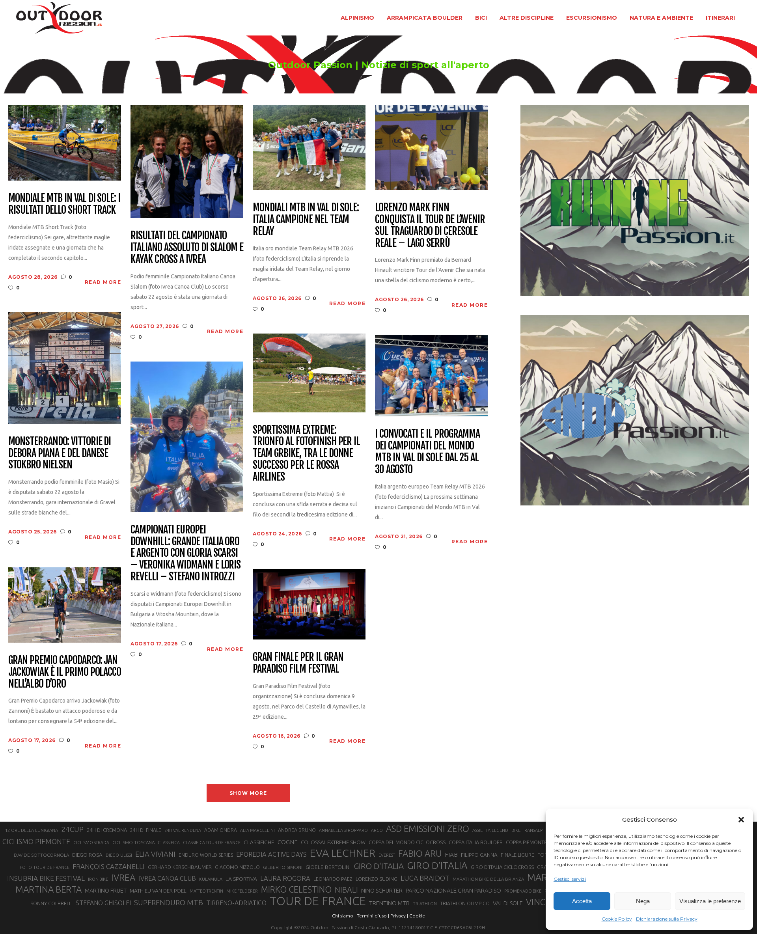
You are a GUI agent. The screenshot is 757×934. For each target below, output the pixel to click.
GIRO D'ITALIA (379, 866)
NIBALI (346, 890)
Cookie (417, 915)
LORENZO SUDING (376, 879)
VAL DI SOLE (508, 903)
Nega (643, 901)
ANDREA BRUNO (297, 830)
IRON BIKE (98, 879)
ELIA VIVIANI (155, 854)
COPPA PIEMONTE (526, 842)
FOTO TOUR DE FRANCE (44, 867)
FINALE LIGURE (517, 855)
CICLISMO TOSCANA (133, 842)
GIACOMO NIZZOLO (237, 867)
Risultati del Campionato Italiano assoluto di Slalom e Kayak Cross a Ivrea (187, 247)
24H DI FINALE (145, 830)
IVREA (123, 877)
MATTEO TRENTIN (206, 891)
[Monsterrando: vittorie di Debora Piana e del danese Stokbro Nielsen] (64, 367)
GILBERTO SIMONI (282, 867)
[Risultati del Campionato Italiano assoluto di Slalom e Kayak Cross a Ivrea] (187, 161)
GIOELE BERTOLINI (328, 867)
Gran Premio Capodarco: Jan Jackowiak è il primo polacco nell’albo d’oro (64, 672)
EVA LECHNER (342, 853)
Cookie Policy (617, 919)
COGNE (288, 842)
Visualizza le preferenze (710, 901)
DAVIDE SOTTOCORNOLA (41, 855)
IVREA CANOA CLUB (167, 878)
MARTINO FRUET (106, 890)
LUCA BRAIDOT (425, 878)
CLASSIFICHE (259, 842)
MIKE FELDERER (242, 891)
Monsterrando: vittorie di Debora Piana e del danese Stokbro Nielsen (59, 453)
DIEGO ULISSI (119, 855)
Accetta (582, 901)
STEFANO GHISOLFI (103, 902)
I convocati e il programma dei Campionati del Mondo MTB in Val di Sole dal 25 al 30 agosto (427, 451)
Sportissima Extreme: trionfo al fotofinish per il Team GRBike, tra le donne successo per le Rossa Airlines (306, 453)
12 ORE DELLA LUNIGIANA (31, 830)
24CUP (72, 829)
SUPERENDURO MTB (168, 903)
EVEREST (386, 855)
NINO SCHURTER (382, 890)
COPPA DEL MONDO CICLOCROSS (407, 842)
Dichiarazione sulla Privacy (666, 919)
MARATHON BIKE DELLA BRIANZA (488, 879)
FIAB (451, 854)
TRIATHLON (425, 903)
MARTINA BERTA (48, 889)
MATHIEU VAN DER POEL (158, 891)
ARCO (377, 830)
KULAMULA (210, 879)
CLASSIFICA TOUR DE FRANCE (212, 842)
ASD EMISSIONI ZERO (427, 828)
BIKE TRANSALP (527, 830)
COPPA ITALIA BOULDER (476, 842)
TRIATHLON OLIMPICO (465, 903)
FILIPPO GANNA (479, 855)
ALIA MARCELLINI (257, 830)
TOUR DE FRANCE (318, 901)
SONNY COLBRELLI (51, 903)
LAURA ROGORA (285, 878)
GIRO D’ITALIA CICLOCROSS (502, 867)
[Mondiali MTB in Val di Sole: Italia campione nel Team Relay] (309, 147)
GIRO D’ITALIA (437, 865)
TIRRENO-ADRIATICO (236, 902)
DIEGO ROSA (87, 855)
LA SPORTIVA (241, 879)
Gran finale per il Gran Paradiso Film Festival (298, 663)
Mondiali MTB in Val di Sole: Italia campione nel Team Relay (306, 219)
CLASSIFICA (169, 842)
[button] (741, 820)
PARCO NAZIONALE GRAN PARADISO (453, 890)
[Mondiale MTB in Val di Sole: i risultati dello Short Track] (64, 142)
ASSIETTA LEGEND (490, 830)
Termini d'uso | (373, 915)
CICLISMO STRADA (91, 842)
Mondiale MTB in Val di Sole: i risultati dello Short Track (64, 204)
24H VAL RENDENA (182, 830)
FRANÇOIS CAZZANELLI (109, 866)
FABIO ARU (420, 853)
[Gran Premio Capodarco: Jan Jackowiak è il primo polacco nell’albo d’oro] (64, 604)
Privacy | (399, 915)
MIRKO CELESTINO (296, 889)
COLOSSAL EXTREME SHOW (333, 842)
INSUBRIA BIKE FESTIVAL (46, 878)
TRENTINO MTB (389, 903)
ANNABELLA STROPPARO (343, 830)
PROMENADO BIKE (522, 891)
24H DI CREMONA (107, 830)
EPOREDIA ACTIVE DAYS (271, 854)
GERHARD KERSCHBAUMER (180, 867)
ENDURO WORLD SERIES (206, 855)
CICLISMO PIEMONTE (36, 841)
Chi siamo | (344, 915)
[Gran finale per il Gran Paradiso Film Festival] (309, 604)
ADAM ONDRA (220, 830)
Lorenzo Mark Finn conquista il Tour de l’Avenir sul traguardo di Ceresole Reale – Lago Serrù (430, 225)
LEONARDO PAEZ (332, 879)
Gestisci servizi (570, 879)
